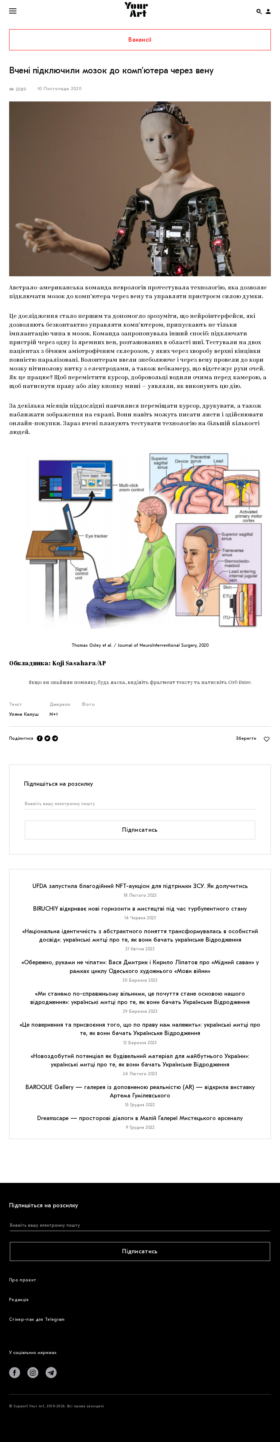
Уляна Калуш (24, 714)
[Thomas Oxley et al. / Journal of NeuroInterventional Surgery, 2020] (140, 539)
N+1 (54, 714)
